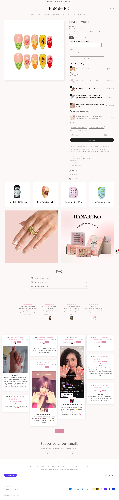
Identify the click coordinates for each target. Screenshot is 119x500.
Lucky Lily (74, 337)
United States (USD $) (11, 489)
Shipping (71, 28)
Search (68, 466)
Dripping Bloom (45, 362)
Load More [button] (59, 431)
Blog (64, 466)
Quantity (71, 49)
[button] (6, 8)
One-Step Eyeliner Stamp (45, 337)
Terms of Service (53, 469)
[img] (13, 339)
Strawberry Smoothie (17, 337)
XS (71, 37)
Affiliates (38, 466)
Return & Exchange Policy (54, 466)
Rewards (32, 466)
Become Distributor (77, 466)
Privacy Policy (44, 469)
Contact (86, 466)
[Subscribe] (72, 453)
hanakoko (9, 495)
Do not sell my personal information (68, 469)
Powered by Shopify (16, 495)
